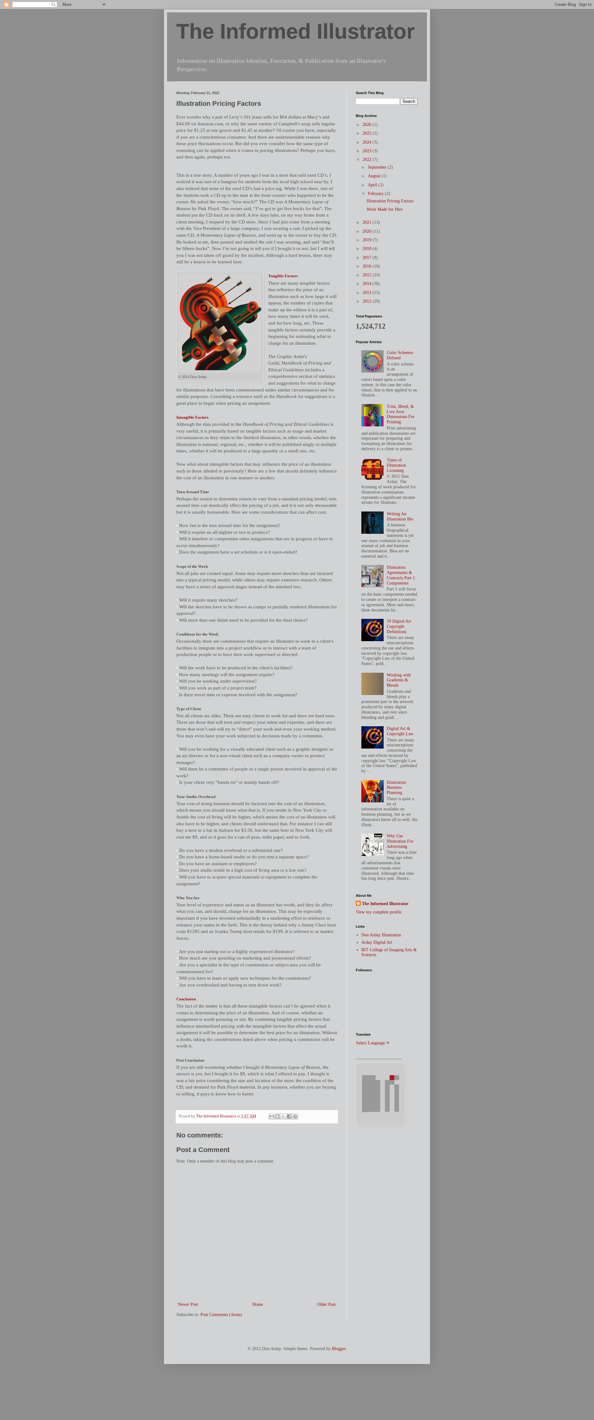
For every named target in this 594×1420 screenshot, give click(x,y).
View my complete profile (379, 912)
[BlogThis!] (277, 1116)
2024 (367, 142)
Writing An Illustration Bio (400, 516)
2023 (367, 151)
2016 (367, 266)
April (373, 185)
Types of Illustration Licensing (396, 465)
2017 (367, 257)
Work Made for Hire (384, 209)
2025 (367, 133)
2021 (367, 222)
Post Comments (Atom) (221, 1314)
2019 (367, 240)
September (378, 167)
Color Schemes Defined (400, 355)
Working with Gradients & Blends (399, 680)
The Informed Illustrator (295, 31)
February (376, 193)
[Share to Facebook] (289, 1116)
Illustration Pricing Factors (390, 201)
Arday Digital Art (376, 942)
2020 (367, 231)
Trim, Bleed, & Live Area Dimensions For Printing (401, 414)
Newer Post (188, 1304)
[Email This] (272, 1116)
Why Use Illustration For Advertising (400, 841)
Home (257, 1304)
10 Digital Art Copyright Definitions (399, 626)
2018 (367, 248)
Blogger (339, 1348)
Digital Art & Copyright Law (400, 731)
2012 (367, 301)
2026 (367, 124)
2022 (367, 159)
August (374, 176)
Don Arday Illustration (381, 935)
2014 (367, 283)
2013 (367, 292)
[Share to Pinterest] (295, 1116)
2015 (367, 275)
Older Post (326, 1304)
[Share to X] (283, 1116)
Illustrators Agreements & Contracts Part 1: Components (401, 575)
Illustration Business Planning (396, 787)
